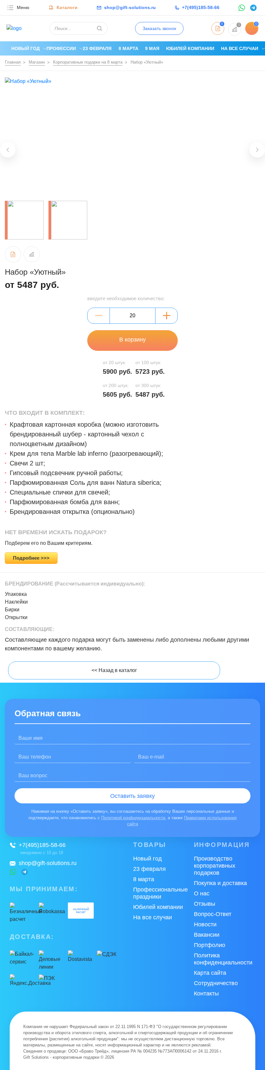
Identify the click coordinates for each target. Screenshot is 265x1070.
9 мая (152, 48)
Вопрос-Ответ (212, 914)
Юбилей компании (190, 48)
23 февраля (97, 48)
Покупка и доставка (220, 883)
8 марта (128, 48)
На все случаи (239, 48)
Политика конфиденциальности (223, 959)
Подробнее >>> (31, 558)
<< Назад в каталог (114, 670)
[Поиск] (99, 28)
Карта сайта (210, 973)
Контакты (206, 993)
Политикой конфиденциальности (133, 817)
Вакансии (206, 935)
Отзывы (204, 904)
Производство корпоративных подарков (214, 865)
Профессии (61, 48)
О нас (201, 893)
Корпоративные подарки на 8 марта (87, 62)
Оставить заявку (132, 796)
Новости (205, 924)
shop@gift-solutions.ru (48, 863)
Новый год (25, 48)
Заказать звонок (159, 28)
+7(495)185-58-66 (42, 845)
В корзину (132, 339)
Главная (13, 62)
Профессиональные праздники (160, 893)
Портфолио (209, 945)
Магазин (37, 62)
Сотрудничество (216, 983)
